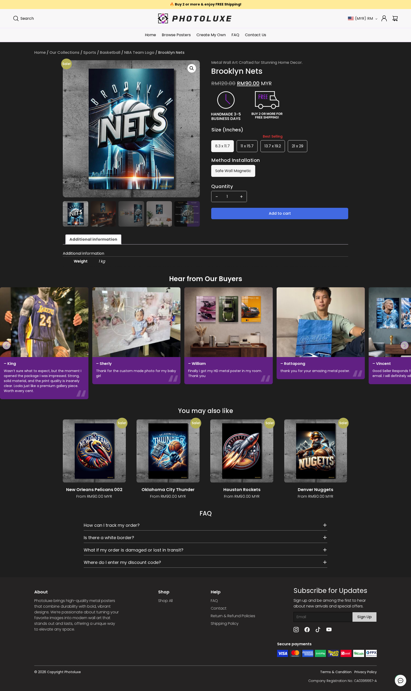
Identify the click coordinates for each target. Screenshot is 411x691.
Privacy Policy (365, 672)
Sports (89, 52)
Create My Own (211, 35)
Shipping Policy (225, 623)
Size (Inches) (227, 129)
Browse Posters (176, 35)
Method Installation (235, 160)
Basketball (110, 52)
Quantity (222, 186)
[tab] (93, 239)
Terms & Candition (336, 672)
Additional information (93, 239)
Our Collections (64, 52)
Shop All (165, 600)
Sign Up (364, 617)
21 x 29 (297, 146)
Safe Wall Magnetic (233, 171)
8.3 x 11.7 (222, 146)
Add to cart (280, 213)
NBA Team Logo (139, 52)
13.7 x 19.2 (272, 146)
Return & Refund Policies (233, 616)
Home (150, 35)
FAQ (235, 35)
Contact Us (255, 35)
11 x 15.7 (247, 146)
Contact (218, 608)
